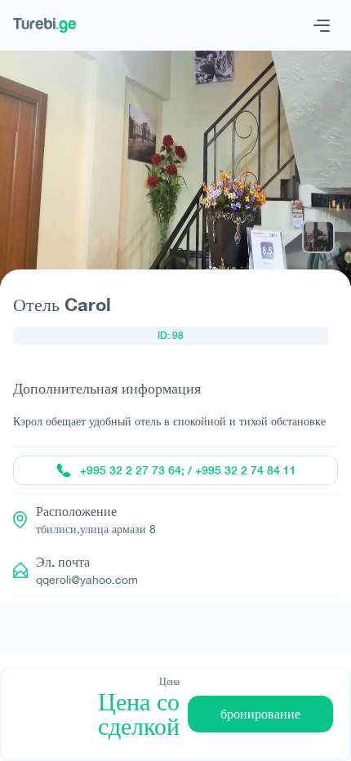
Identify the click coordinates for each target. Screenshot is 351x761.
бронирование (260, 714)
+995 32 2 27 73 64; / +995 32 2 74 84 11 (188, 470)
